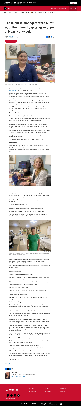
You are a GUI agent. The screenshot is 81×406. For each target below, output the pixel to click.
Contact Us (47, 388)
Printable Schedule (42, 12)
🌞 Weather (33, 12)
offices (31, 88)
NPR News (11, 363)
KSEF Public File (63, 388)
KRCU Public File (48, 391)
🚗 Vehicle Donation (53, 12)
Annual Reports (32, 394)
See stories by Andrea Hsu (18, 376)
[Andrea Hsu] (7, 375)
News (5, 12)
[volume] (9, 8)
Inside (15, 12)
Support (22, 12)
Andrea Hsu (11, 36)
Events (28, 12)
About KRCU (31, 388)
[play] (5, 8)
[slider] (10, 8)
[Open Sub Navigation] (7, 12)
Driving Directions (32, 391)
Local (10, 12)
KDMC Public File (63, 391)
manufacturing (12, 90)
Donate (74, 3)
